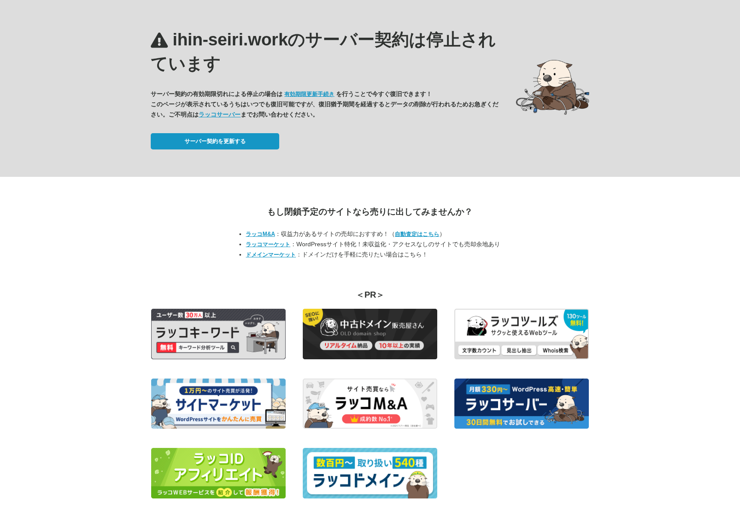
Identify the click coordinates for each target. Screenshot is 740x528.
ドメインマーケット (271, 254)
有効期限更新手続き (309, 94)
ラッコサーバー (220, 114)
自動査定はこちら (417, 234)
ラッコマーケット (268, 244)
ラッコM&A (260, 234)
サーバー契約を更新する (215, 141)
